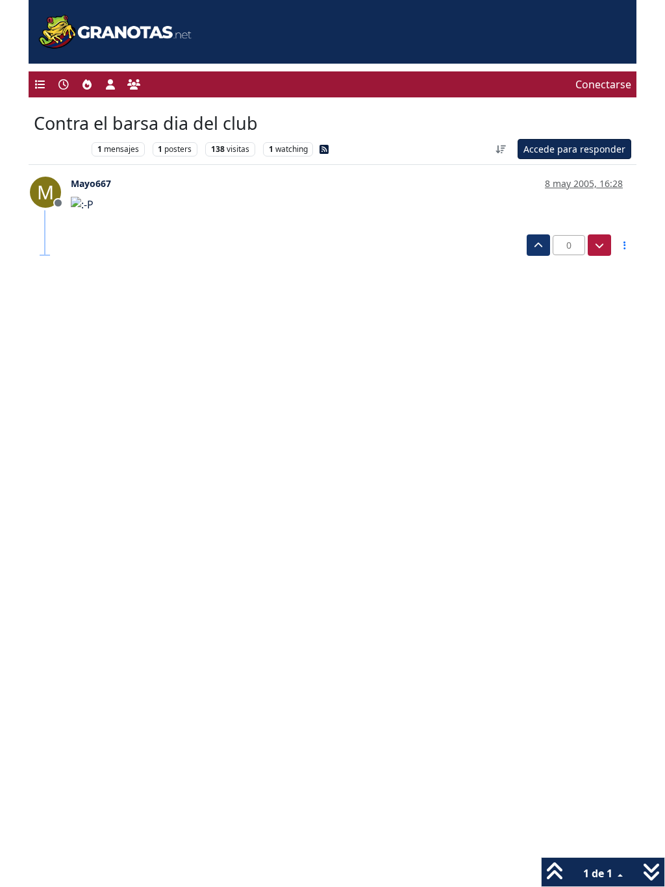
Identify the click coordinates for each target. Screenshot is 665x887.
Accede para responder (574, 149)
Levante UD (59, 149)
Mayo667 (91, 183)
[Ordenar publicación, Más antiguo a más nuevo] (501, 149)
